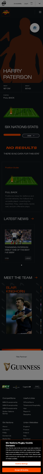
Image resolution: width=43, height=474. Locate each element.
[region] (21, 457)
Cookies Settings (21, 463)
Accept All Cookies (21, 470)
